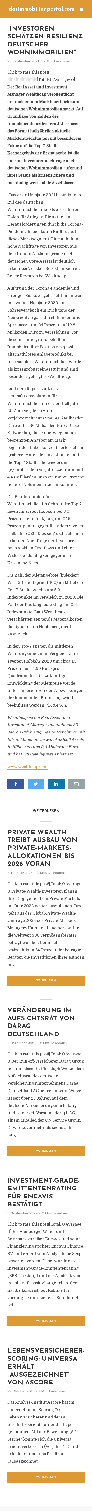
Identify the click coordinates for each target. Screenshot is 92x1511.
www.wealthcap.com (27, 767)
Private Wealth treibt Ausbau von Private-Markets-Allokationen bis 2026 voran (42, 848)
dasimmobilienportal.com (42, 9)
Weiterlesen (46, 980)
